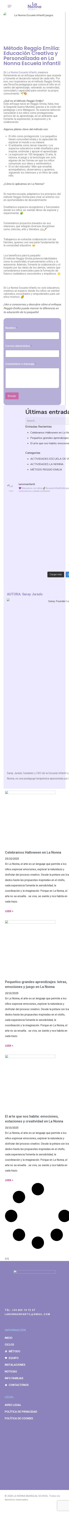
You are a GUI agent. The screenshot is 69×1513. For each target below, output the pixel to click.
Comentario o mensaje (20, 364)
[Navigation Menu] (9, 6)
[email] (18, 1508)
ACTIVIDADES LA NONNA (46, 464)
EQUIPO (14, 1358)
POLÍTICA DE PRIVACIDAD (21, 1411)
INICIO (8, 1337)
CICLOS (9, 1344)
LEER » (9, 911)
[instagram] (6, 1508)
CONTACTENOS (19, 1385)
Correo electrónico (18, 346)
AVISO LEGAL (13, 1405)
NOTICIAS (11, 1371)
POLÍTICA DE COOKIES (19, 1418)
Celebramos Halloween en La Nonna (33, 852)
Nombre (11, 328)
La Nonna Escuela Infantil (22, 72)
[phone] (12, 1508)
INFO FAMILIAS (14, 1378)
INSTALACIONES (15, 1364)
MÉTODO (14, 1351)
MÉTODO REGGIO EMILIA (46, 469)
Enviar (12, 396)
